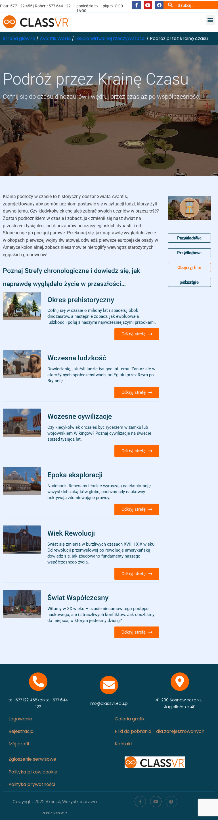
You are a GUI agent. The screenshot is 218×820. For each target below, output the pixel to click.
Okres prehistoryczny (80, 299)
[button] (210, 20)
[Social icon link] (136, 5)
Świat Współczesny (77, 597)
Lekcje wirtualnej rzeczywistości (110, 38)
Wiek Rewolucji (71, 533)
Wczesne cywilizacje (79, 416)
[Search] (170, 5)
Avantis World (55, 38)
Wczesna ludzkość (76, 358)
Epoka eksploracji (74, 474)
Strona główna (19, 38)
